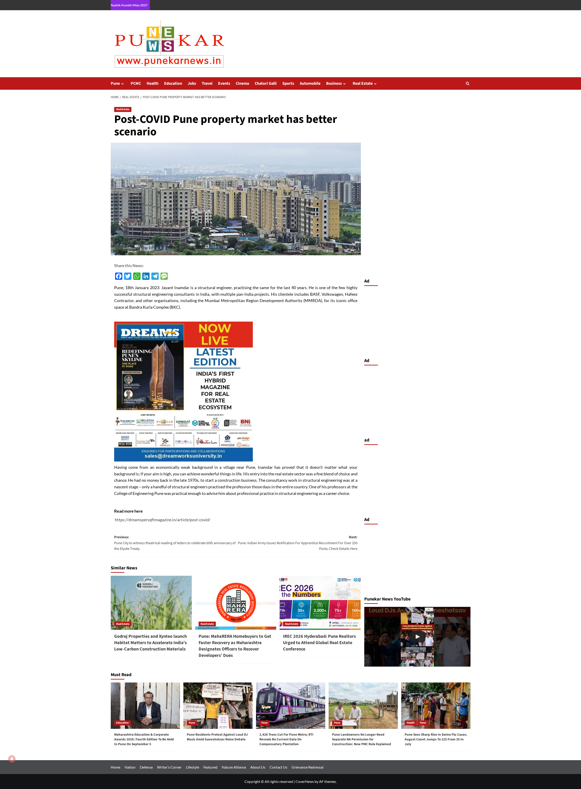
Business (334, 83)
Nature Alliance (234, 767)
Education (173, 83)
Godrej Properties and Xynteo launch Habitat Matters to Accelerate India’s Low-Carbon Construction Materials (150, 642)
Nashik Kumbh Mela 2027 (129, 5)
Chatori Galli (266, 83)
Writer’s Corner (169, 767)
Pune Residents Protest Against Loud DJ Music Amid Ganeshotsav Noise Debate (217, 737)
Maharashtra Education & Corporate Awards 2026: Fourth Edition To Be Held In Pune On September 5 (144, 739)
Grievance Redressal (307, 767)
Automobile (310, 83)
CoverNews (304, 781)
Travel (207, 83)
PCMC (136, 83)
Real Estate (363, 83)
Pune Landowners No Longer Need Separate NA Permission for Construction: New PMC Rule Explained (361, 739)
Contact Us (278, 767)
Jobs (192, 83)
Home (115, 767)
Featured (210, 767)
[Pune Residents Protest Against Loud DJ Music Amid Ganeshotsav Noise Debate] (218, 705)
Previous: (175, 543)
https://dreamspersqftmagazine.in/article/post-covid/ (162, 519)
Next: (297, 543)
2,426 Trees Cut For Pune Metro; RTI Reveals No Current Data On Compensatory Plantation (286, 739)
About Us (257, 767)
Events (224, 83)
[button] (467, 83)
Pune (115, 83)
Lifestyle (192, 767)
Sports (288, 83)
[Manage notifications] (11, 759)
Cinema (242, 83)
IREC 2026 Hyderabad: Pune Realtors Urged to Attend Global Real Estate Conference (319, 642)
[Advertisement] (417, 320)
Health (152, 83)
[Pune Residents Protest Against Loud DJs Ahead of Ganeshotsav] (417, 637)
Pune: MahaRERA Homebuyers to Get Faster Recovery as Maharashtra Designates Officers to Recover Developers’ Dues (235, 646)
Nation (130, 767)
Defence (146, 767)
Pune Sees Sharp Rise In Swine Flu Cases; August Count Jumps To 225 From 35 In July (436, 739)
